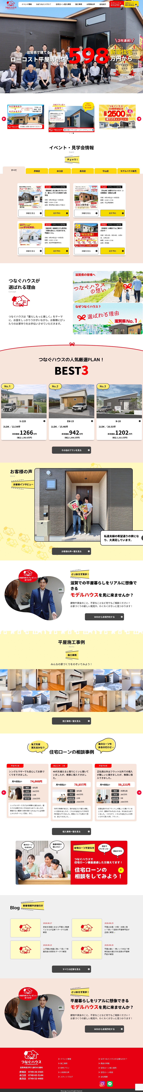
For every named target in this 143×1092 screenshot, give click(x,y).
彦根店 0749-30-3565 (31, 1071)
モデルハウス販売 (128, 170)
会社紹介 (102, 4)
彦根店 (37, 170)
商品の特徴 (105, 1063)
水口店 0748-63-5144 (31, 1075)
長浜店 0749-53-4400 (31, 1078)
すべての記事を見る (71, 969)
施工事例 (78, 4)
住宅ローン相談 (107, 1072)
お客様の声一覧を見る (71, 551)
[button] (69, 133)
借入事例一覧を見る (71, 831)
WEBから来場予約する (104, 616)
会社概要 (104, 1076)
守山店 (106, 170)
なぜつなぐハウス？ (43, 4)
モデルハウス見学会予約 (116, 4)
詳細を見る (30, 213)
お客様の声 (91, 4)
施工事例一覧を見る (71, 721)
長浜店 (83, 170)
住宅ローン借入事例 (63, 4)
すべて (14, 170)
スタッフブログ (66, 1076)
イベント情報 (27, 4)
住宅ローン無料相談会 (129, 4)
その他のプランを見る (71, 450)
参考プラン (64, 1067)
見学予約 (56, 213)
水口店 (60, 170)
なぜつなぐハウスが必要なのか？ (114, 1059)
